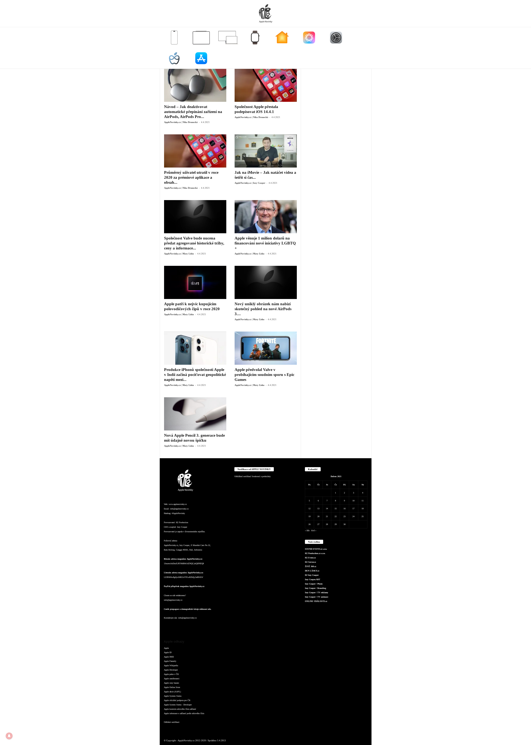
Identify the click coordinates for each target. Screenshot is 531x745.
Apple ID (168, 652)
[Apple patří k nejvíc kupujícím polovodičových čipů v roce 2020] (195, 282)
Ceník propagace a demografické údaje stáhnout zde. (187, 609)
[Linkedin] (184, 626)
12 (309, 508)
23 (344, 516)
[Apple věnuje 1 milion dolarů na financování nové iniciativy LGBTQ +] (266, 216)
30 (344, 524)
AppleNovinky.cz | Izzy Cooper (250, 183)
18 (363, 508)
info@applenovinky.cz (179, 509)
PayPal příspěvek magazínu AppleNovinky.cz (184, 586)
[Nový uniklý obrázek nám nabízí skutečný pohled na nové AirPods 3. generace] (266, 282)
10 (353, 501)
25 (363, 516)
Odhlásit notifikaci (171, 722)
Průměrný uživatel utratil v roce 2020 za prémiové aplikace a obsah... (191, 177)
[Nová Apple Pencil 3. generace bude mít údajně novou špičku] (195, 413)
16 (344, 508)
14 (327, 508)
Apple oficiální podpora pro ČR (177, 700)
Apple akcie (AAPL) (172, 691)
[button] (365, 47)
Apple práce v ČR (171, 674)
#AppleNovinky (178, 513)
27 (318, 524)
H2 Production (182, 522)
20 (318, 516)
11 (363, 501)
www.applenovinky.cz (178, 504)
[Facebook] (168, 626)
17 (353, 508)
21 (327, 516)
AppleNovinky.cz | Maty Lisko (179, 253)
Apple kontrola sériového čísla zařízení (180, 709)
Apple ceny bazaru (171, 683)
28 (327, 524)
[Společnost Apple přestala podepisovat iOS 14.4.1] (266, 85)
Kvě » (313, 530)
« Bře (307, 530)
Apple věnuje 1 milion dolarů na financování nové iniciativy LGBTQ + (265, 243)
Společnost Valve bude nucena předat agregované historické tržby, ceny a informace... (194, 243)
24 (353, 516)
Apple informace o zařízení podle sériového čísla (184, 713)
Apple (166, 648)
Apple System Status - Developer (178, 705)
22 (336, 516)
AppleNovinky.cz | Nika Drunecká (181, 122)
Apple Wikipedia (171, 665)
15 (336, 508)
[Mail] (193, 626)
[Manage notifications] (9, 736)
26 (309, 524)
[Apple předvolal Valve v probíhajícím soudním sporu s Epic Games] (266, 348)
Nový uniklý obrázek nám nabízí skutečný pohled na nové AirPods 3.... (263, 309)
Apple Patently (170, 661)
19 (309, 516)
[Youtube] (217, 626)
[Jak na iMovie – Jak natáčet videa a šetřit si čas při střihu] (266, 151)
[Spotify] (201, 626)
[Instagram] (176, 626)
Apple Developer (171, 670)
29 (336, 524)
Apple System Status (172, 696)
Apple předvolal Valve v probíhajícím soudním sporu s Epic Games (264, 374)
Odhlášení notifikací (242, 476)
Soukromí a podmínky (261, 476)
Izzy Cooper (182, 527)
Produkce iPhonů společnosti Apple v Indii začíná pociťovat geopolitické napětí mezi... (195, 374)
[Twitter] (209, 626)
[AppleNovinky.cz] (265, 13)
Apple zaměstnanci (171, 678)
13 (318, 508)
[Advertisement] (336, 131)
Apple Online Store (172, 687)
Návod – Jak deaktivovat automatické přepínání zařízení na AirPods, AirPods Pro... (193, 112)
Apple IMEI (169, 657)
